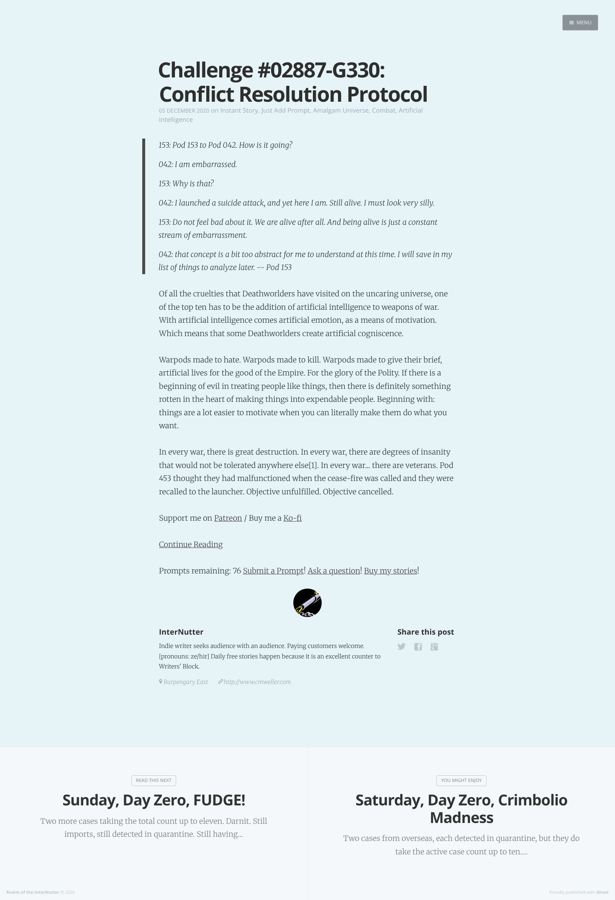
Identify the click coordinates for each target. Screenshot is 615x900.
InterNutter (181, 632)
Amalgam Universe (341, 110)
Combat (383, 110)
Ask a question (334, 571)
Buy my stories (390, 571)
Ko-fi (292, 518)
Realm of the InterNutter (32, 892)
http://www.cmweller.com (257, 682)
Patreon (228, 518)
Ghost (602, 892)
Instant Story (239, 110)
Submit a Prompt (273, 571)
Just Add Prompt (285, 110)
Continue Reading (191, 544)
